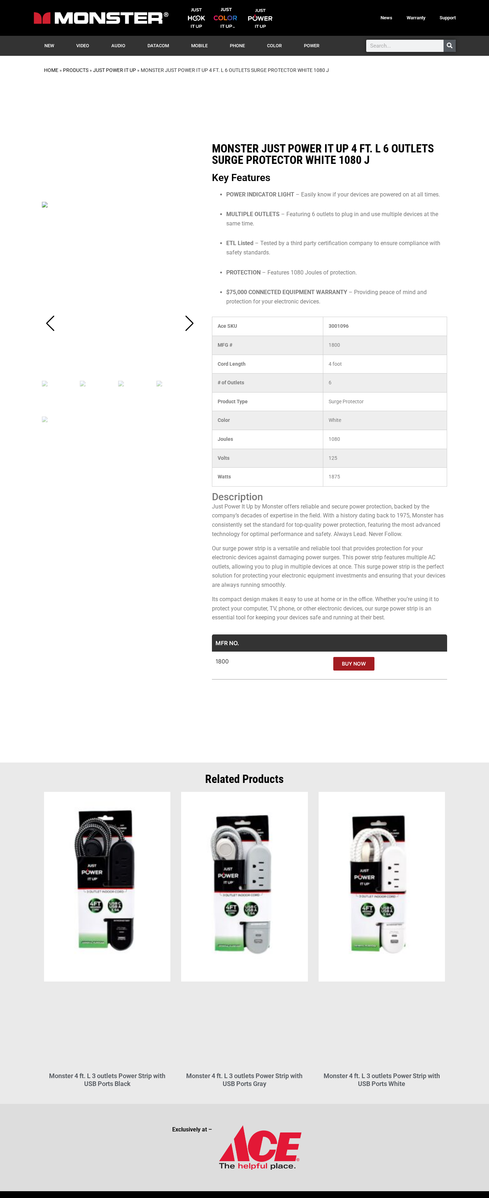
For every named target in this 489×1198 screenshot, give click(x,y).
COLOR (274, 45)
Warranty (416, 17)
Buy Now (354, 664)
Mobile (199, 45)
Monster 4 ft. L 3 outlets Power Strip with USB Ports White (382, 1079)
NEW (49, 45)
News (386, 17)
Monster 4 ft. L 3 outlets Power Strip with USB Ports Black (107, 1079)
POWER (311, 45)
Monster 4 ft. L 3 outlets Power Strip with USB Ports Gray (244, 1079)
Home (51, 70)
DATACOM (158, 45)
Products (75, 70)
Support (448, 17)
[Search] (450, 46)
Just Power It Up (114, 70)
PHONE (237, 45)
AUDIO (118, 45)
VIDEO (82, 45)
